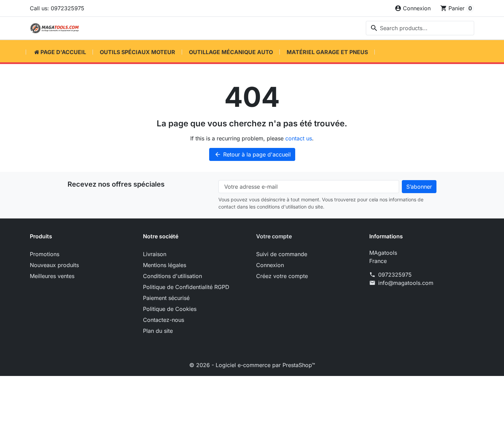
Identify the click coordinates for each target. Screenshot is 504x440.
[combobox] (420, 28)
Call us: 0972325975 (57, 8)
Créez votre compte (282, 276)
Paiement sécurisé (166, 297)
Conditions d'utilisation (172, 276)
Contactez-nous (163, 319)
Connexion (270, 265)
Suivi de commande (281, 254)
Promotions (44, 254)
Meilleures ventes (52, 276)
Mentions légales (164, 265)
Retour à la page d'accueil (252, 154)
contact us (298, 138)
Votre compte (274, 236)
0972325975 (395, 274)
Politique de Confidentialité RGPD (186, 287)
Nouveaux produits (54, 265)
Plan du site (158, 330)
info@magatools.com (405, 282)
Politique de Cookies (169, 308)
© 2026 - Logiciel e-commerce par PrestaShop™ (252, 365)
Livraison (154, 254)
